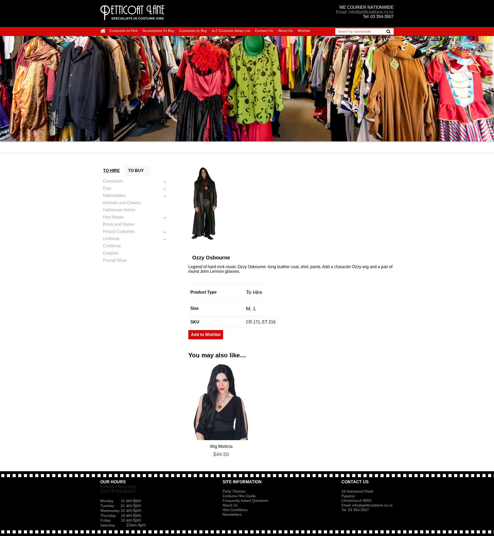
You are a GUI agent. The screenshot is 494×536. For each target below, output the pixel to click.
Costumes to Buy (193, 31)
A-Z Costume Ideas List (231, 31)
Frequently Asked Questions (245, 500)
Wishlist (304, 31)
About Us (285, 31)
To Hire (254, 292)
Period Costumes (119, 231)
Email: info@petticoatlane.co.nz (365, 12)
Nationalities (114, 195)
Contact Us (264, 31)
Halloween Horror (119, 210)
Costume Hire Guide (239, 496)
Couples (110, 253)
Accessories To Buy (158, 31)
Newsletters (232, 514)
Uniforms (111, 239)
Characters (113, 181)
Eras (107, 188)
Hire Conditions (235, 510)
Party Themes (234, 491)
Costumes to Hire (123, 31)
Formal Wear (115, 260)
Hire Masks (113, 217)
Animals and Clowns (122, 203)
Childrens (112, 246)
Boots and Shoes (118, 224)
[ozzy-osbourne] (291, 204)
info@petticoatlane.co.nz (373, 505)
